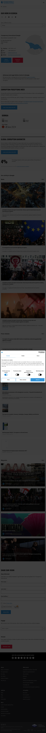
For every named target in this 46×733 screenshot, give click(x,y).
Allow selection (23, 379)
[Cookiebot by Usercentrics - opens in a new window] (39, 352)
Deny (8, 379)
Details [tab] (23, 355)
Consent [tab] (8, 355)
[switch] (17, 375)
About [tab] (38, 355)
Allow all (37, 379)
